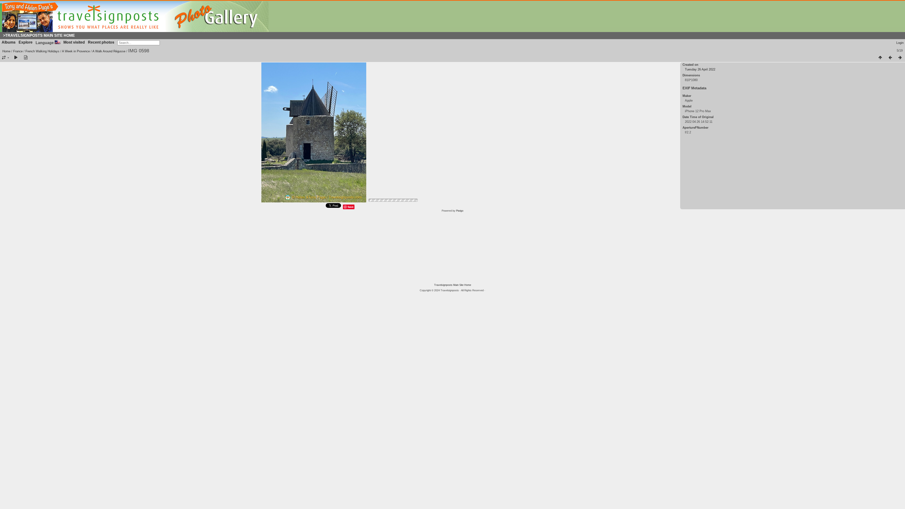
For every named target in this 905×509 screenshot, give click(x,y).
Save (351, 207)
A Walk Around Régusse (108, 51)
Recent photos (101, 42)
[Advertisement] (452, 248)
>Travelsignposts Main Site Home (39, 35)
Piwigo (459, 210)
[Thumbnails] (880, 57)
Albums (9, 42)
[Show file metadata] (26, 57)
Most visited (74, 42)
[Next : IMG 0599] (900, 57)
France (18, 51)
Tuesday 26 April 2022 (700, 69)
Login (900, 43)
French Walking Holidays (42, 51)
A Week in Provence (76, 51)
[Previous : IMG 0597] (890, 57)
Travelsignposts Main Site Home (452, 284)
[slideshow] (16, 57)
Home (6, 51)
